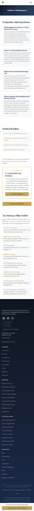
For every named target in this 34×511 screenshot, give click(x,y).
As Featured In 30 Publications (11, 329)
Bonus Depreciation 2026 (8, 420)
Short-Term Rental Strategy (9, 394)
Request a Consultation (17, 204)
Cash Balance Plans (7, 437)
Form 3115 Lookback (7, 430)
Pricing (3, 368)
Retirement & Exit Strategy (8, 401)
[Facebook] (8, 318)
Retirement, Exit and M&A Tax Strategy (16, 145)
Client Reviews (6, 361)
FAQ (3, 460)
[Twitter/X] (12, 318)
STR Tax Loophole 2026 (8, 423)
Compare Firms (6, 456)
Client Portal (5, 375)
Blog (3, 453)
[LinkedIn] (3, 318)
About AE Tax (5, 350)
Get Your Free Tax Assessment (17, 508)
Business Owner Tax (7, 383)
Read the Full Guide (17, 194)
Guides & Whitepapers (8, 467)
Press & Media (5, 357)
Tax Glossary (5, 463)
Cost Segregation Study (8, 390)
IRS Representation (7, 408)
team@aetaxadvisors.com (8, 341)
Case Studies (5, 364)
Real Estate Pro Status (7, 427)
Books (3, 470)
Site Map (4, 474)
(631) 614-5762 (6, 338)
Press (17, 493)
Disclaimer (22, 490)
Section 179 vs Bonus (7, 444)
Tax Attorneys (5, 411)
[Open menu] (31, 2)
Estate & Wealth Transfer (8, 404)
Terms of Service (15, 490)
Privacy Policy (6, 490)
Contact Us (5, 371)
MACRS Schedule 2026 (8, 441)
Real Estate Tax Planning (8, 387)
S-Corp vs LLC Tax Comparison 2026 (15, 133)
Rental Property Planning (8, 397)
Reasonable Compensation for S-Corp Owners (15, 139)
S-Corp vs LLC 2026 (7, 434)
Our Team (4, 354)
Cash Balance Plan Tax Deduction (14, 150)
